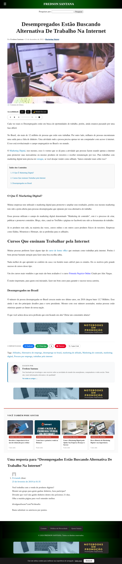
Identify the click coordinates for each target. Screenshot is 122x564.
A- (28, 112)
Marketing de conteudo (92, 352)
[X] (51, 346)
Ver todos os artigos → (30, 378)
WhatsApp (42, 346)
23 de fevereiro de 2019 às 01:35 (26, 481)
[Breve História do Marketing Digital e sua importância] (102, 428)
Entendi (89, 561)
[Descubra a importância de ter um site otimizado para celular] (20, 428)
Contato (44, 528)
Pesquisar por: (45, 11)
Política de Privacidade (59, 528)
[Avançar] (18, 117)
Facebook (30, 346)
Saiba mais (78, 561)
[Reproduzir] (14, 117)
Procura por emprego (23, 356)
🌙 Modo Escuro (39, 112)
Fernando (16, 478)
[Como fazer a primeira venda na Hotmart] (47, 429)
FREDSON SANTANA (59, 4)
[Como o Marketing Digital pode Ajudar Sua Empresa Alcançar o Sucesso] (74, 428)
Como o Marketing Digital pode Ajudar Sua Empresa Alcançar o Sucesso (74, 442)
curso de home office (58, 250)
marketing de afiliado (72, 352)
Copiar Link (75, 346)
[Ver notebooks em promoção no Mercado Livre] (61, 328)
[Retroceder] (10, 117)
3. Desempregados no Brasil (21, 183)
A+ (22, 112)
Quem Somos (76, 528)
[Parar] (39, 117)
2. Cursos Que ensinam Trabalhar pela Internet (27, 178)
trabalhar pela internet (42, 356)
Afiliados (16, 352)
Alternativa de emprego (32, 352)
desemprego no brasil (52, 352)
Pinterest (61, 346)
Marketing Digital (52, 39)
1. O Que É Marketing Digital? (22, 173)
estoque (40, 158)
